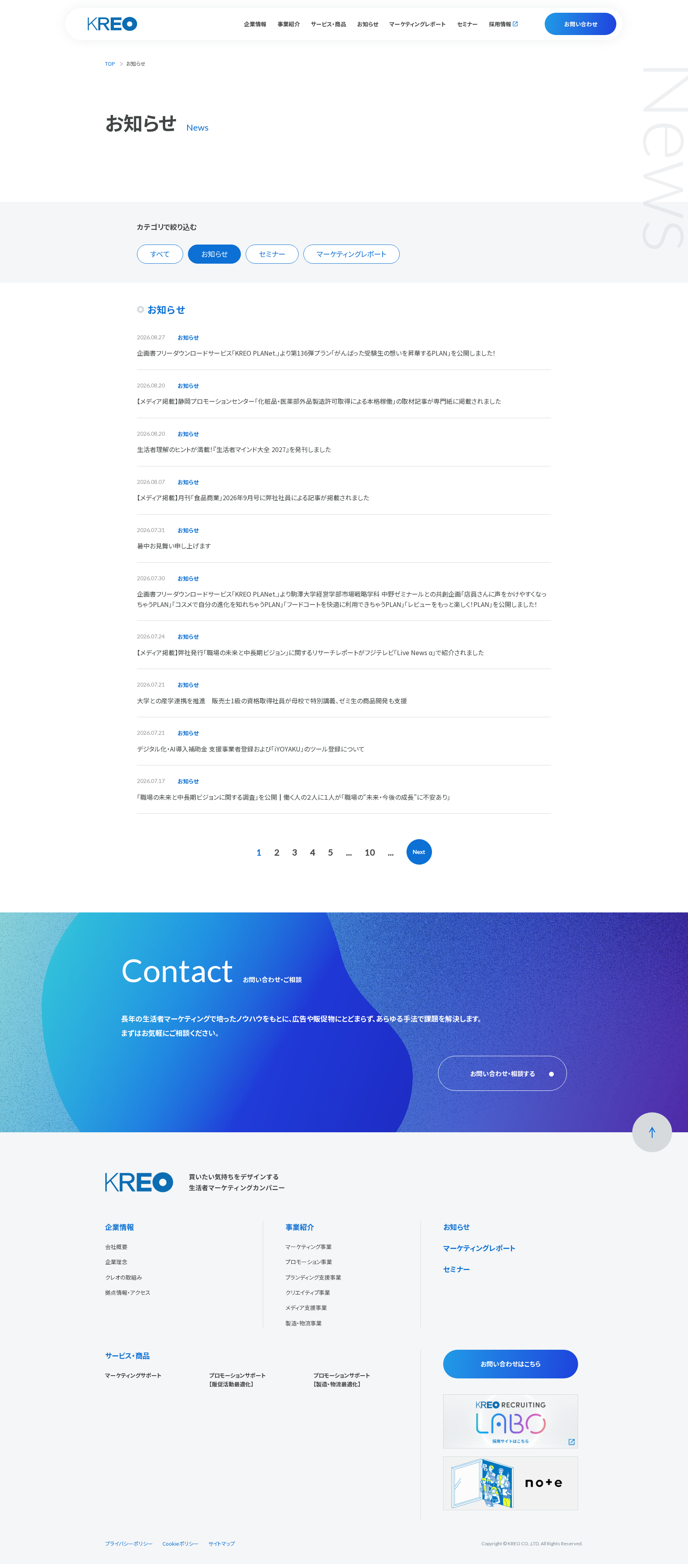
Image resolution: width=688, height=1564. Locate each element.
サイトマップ (221, 1543)
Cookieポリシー (180, 1543)
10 (370, 852)
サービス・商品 (127, 1355)
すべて (160, 254)
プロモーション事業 (308, 1262)
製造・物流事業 (303, 1323)
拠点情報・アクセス (127, 1292)
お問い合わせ (580, 24)
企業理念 (116, 1262)
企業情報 (119, 1226)
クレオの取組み (123, 1277)
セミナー (467, 24)
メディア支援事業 (306, 1307)
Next (419, 851)
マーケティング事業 (308, 1247)
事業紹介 (299, 1226)
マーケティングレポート (417, 24)
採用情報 (500, 24)
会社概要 (116, 1247)
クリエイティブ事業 (307, 1292)
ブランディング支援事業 (313, 1277)
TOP (110, 63)
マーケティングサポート (133, 1375)
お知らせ (367, 24)
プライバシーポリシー (129, 1543)
